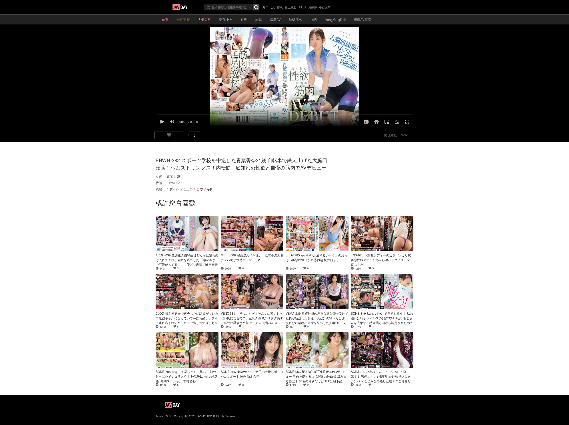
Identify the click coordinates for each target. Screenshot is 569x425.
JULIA (302, 7)
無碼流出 (295, 19)
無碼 (258, 19)
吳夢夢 (312, 7)
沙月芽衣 (277, 7)
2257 (168, 416)
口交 (199, 189)
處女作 (174, 189)
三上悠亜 (290, 7)
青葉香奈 (173, 176)
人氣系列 (204, 19)
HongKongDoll (335, 19)
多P (209, 189)
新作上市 (225, 19)
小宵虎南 (325, 7)
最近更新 (183, 19)
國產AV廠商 (362, 19)
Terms (159, 416)
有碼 (243, 19)
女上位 (188, 189)
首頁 (165, 19)
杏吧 (313, 19)
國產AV (275, 19)
